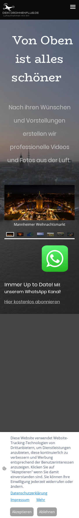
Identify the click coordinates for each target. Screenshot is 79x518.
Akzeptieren (22, 511)
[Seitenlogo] (21, 9)
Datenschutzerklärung (29, 493)
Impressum (20, 499)
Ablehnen (47, 511)
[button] (10, 234)
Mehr (40, 499)
